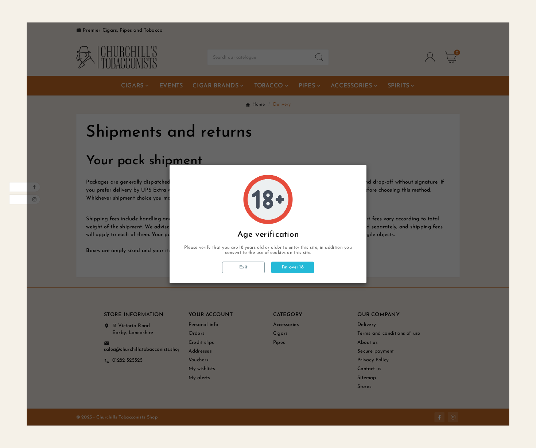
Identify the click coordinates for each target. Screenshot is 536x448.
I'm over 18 (293, 267)
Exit (243, 267)
